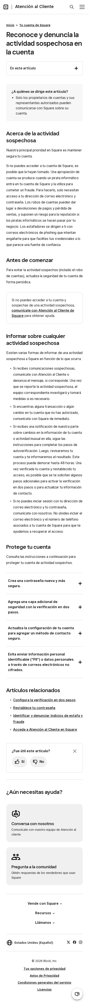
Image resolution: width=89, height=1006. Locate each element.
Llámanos (43, 923)
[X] (68, 942)
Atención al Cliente (34, 6)
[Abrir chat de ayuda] (77, 994)
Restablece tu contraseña (34, 708)
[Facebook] (74, 942)
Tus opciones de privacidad (44, 968)
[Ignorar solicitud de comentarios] (74, 751)
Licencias (44, 989)
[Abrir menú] (82, 7)
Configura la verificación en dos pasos (44, 700)
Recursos (43, 913)
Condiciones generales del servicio (44, 982)
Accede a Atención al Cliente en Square (45, 729)
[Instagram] (80, 942)
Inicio (10, 25)
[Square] (5, 7)
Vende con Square (43, 903)
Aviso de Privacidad (44, 975)
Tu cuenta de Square (34, 25)
